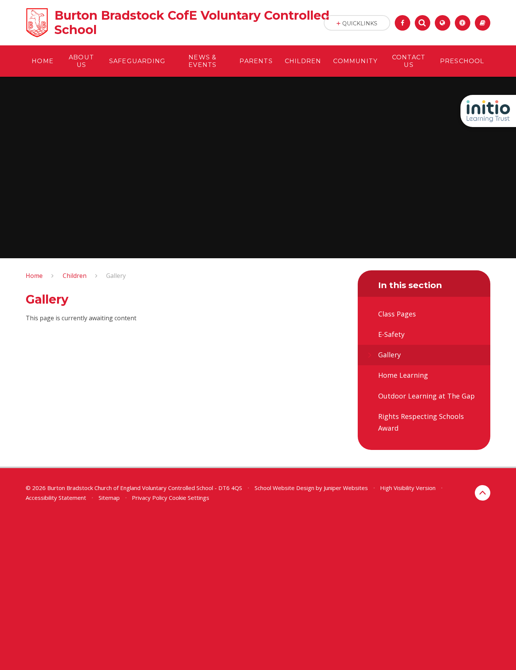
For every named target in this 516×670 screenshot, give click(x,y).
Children (75, 275)
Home (34, 275)
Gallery (116, 275)
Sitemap (109, 497)
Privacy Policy (149, 497)
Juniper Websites (346, 488)
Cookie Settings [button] (189, 497)
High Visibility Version (408, 488)
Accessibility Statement (56, 497)
